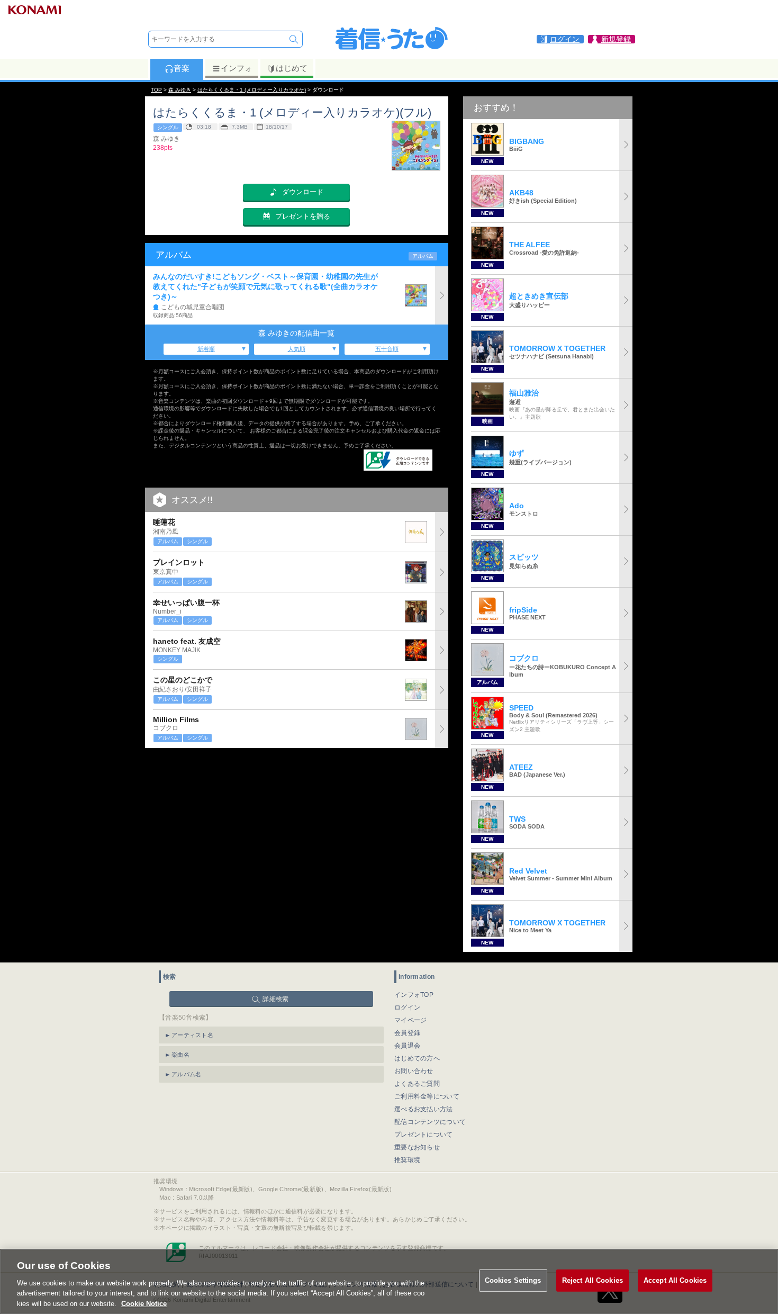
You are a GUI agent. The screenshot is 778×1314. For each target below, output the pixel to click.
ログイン (407, 1007)
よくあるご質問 (417, 1083)
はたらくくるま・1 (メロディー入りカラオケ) (251, 90)
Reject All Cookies (592, 1280)
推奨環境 (407, 1160)
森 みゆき (179, 90)
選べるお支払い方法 (423, 1109)
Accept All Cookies (675, 1280)
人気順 (296, 349)
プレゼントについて (423, 1134)
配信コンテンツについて (430, 1122)
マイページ (410, 1020)
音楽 (181, 68)
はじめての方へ (417, 1058)
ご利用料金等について (426, 1096)
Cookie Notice (144, 1303)
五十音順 (387, 349)
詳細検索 (275, 999)
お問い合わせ (413, 1071)
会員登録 (407, 1033)
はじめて (291, 68)
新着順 (206, 349)
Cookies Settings (513, 1280)
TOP (156, 90)
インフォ (236, 68)
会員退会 (407, 1045)
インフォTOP (413, 994)
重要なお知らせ (417, 1147)
